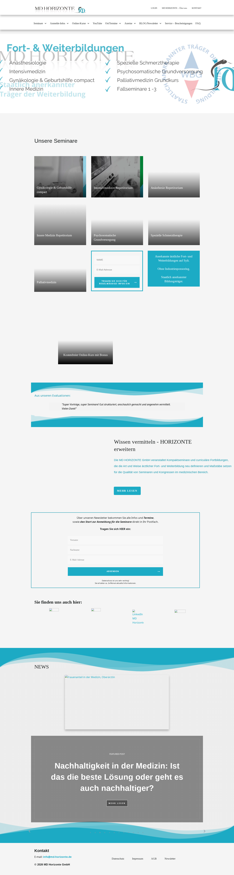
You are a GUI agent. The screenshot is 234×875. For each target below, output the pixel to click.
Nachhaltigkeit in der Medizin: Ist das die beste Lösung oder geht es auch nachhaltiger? (117, 779)
